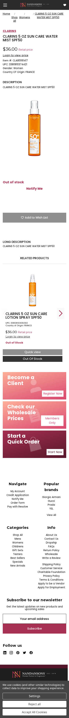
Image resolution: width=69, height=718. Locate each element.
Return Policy (51, 550)
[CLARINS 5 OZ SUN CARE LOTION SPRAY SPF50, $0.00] (32, 289)
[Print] (17, 234)
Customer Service (51, 568)
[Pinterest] (37, 234)
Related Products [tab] (34, 258)
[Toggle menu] (5, 5)
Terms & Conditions (51, 579)
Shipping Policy (51, 564)
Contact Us (51, 539)
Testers (17, 554)
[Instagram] (11, 653)
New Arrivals (17, 565)
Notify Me (34, 188)
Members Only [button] (52, 420)
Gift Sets (17, 550)
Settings (34, 696)
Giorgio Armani (51, 497)
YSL (51, 508)
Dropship (51, 542)
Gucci (51, 501)
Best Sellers (17, 558)
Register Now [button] (52, 393)
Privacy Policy (51, 576)
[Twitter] (24, 234)
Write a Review (51, 558)
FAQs (51, 546)
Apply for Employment (51, 587)
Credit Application (17, 495)
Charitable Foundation (51, 572)
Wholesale (51, 554)
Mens (18, 539)
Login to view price (15, 55)
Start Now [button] (55, 452)
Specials (18, 562)
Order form (18, 503)
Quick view (32, 352)
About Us (51, 535)
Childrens (17, 546)
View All (51, 515)
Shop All (18, 535)
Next (60, 313)
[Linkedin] (30, 234)
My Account (17, 491)
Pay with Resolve (17, 506)
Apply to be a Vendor (51, 583)
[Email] (11, 234)
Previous (4, 313)
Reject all (34, 704)
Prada (51, 505)
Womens (17, 542)
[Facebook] (4, 234)
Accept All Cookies (34, 712)
